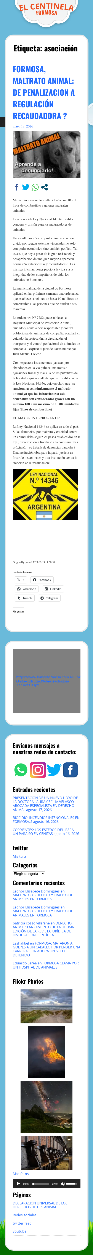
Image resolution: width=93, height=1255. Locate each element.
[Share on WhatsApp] (35, 187)
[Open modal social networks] (44, 187)
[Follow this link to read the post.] (46, 176)
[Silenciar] (63, 1184)
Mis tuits (20, 856)
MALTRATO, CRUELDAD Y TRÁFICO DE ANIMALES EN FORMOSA (43, 897)
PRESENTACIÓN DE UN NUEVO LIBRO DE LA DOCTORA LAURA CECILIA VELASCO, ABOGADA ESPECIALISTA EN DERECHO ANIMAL (45, 803)
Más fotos (21, 1173)
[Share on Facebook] (16, 187)
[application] (46, 1183)
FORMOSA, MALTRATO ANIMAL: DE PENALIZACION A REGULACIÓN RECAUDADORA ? (44, 92)
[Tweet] (26, 187)
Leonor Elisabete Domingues (36, 891)
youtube (19, 1231)
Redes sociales (25, 1215)
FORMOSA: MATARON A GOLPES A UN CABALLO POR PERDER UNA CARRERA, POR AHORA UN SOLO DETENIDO (46, 949)
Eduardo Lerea (25, 963)
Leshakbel (21, 943)
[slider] (40, 1184)
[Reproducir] (18, 1184)
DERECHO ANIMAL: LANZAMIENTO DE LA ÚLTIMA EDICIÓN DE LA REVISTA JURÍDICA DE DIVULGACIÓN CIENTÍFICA (43, 929)
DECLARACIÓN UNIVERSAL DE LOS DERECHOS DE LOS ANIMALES (40, 1205)
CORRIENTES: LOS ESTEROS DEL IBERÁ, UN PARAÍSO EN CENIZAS (44, 831)
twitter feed (22, 1223)
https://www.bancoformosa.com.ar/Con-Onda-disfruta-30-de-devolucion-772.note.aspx (49, 681)
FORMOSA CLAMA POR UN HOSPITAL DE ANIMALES (46, 965)
